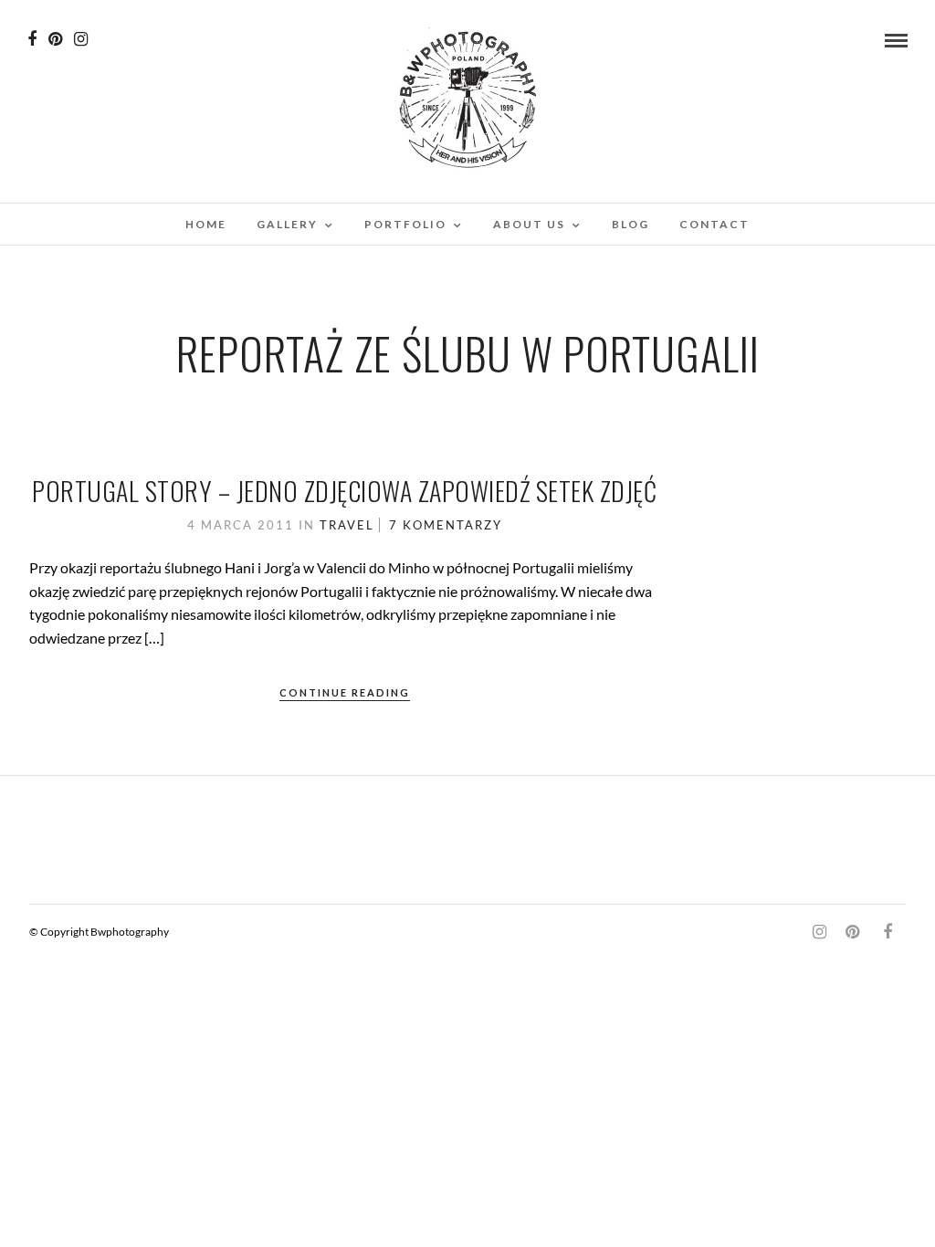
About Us (529, 224)
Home (205, 224)
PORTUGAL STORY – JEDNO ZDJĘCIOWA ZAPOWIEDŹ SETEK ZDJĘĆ (344, 490)
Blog (630, 224)
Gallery (287, 224)
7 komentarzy (445, 525)
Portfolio (405, 224)
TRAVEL (347, 525)
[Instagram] (81, 39)
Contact (714, 224)
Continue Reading (344, 692)
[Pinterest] (55, 39)
